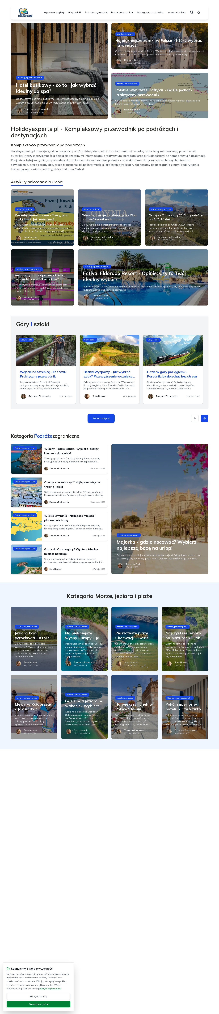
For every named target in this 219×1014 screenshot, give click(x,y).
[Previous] (194, 418)
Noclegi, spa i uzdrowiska (150, 12)
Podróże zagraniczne (96, 12)
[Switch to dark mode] (199, 12)
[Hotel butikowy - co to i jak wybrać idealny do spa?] (59, 71)
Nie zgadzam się (38, 996)
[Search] (191, 12)
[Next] (204, 418)
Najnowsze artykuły (54, 12)
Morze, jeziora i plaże (122, 12)
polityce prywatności (50, 988)
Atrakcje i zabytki (177, 12)
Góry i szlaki (74, 12)
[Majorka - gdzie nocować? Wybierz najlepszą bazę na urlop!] (159, 509)
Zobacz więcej (101, 418)
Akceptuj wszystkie (38, 1004)
